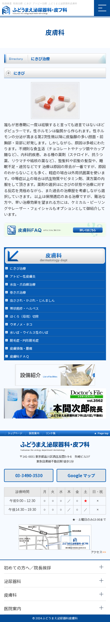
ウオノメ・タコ (21, 324)
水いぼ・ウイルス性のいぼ (29, 332)
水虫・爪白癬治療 (23, 284)
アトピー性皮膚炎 (23, 276)
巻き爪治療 (18, 292)
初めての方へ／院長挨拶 (27, 567)
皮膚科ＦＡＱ (19, 356)
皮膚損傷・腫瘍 (21, 348)
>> (104, 552)
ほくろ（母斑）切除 (24, 316)
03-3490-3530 (28, 475)
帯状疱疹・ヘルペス (24, 308)
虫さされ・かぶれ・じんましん (32, 300)
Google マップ (81, 475)
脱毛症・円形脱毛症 (24, 340)
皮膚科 (10, 595)
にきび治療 (18, 268)
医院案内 (12, 608)
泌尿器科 (12, 581)
